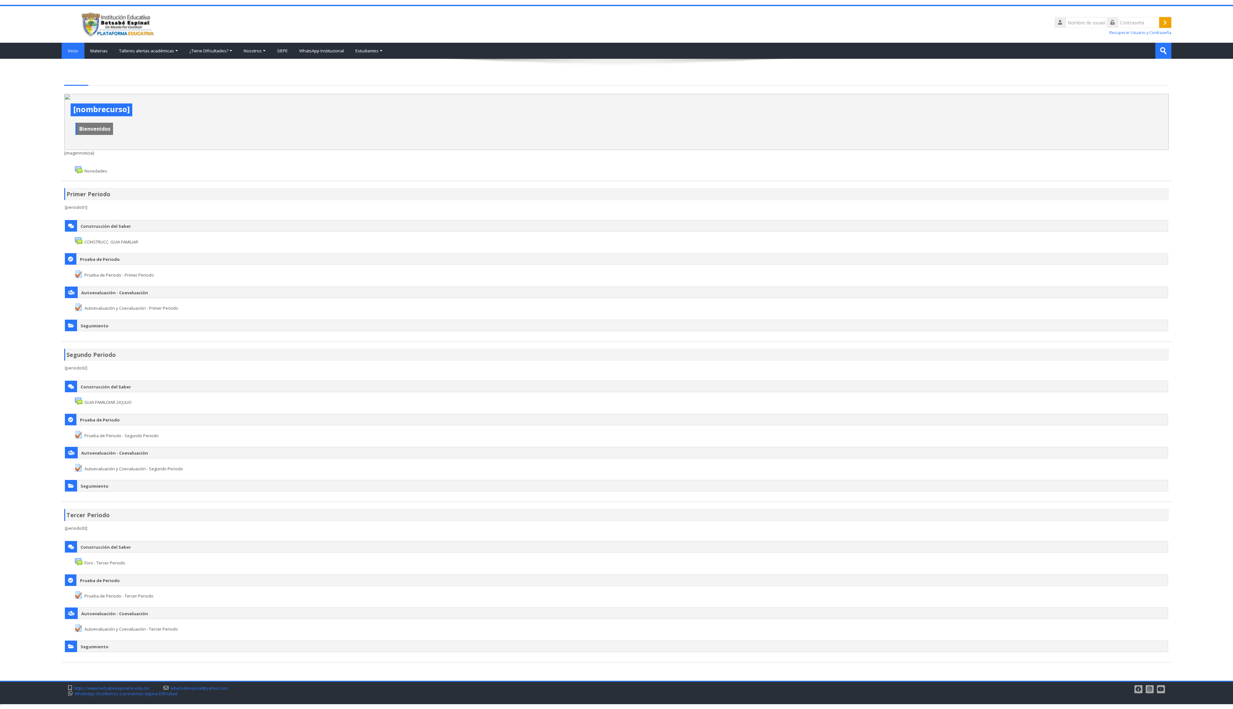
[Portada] (116, 24)
